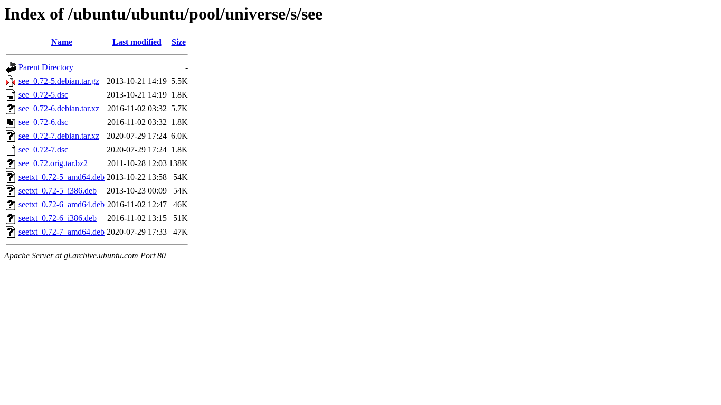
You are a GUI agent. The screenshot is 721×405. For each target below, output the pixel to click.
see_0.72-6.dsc (43, 122)
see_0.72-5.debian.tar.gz (58, 80)
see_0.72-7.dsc (43, 149)
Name (61, 41)
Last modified (137, 41)
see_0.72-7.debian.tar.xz (58, 135)
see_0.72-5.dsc (43, 94)
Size (179, 41)
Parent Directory (45, 67)
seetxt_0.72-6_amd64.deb (61, 204)
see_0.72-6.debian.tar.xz (58, 108)
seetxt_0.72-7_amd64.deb (61, 231)
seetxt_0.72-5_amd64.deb (61, 176)
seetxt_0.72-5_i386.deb (57, 190)
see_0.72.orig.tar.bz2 (53, 163)
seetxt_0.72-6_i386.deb (57, 218)
